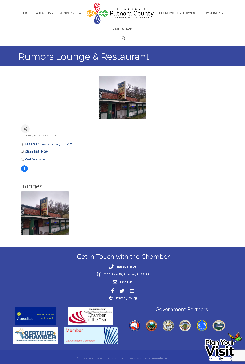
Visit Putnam (122, 29)
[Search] (122, 38)
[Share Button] (25, 128)
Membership (68, 13)
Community (211, 13)
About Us (43, 13)
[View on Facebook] (24, 171)
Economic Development (178, 13)
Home (26, 13)
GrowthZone (160, 358)
